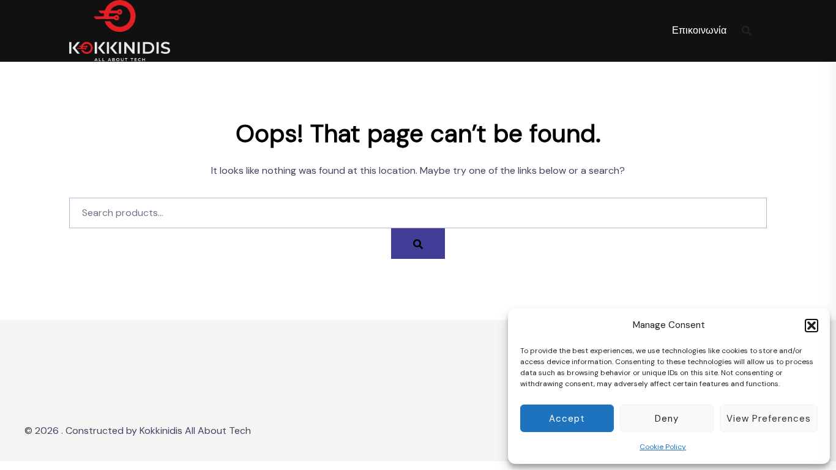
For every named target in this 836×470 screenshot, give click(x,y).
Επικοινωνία (699, 30)
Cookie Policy (663, 447)
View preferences (768, 418)
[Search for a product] (747, 30)
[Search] (418, 243)
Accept (567, 418)
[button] (811, 325)
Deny (667, 418)
